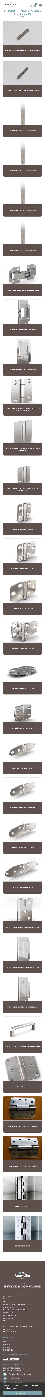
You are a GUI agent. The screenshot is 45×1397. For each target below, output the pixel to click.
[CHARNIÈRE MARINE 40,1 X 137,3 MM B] (22, 829)
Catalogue (7, 1296)
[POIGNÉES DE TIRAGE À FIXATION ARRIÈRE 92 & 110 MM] (22, 1028)
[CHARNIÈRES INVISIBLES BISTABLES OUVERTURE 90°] (22, 272)
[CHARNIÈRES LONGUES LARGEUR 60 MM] (22, 232)
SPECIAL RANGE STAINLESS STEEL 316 (17, 1310)
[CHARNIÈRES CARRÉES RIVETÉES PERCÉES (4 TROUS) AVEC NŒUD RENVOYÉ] (22, 391)
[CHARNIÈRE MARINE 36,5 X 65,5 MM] (22, 630)
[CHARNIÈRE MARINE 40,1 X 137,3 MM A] (22, 789)
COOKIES (6, 1329)
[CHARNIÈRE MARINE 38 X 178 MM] (22, 869)
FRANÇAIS (6, 1347)
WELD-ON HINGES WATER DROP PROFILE (18, 1304)
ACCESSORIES (8, 1313)
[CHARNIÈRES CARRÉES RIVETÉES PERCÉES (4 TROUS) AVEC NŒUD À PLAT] (22, 471)
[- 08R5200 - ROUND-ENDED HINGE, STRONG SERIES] (22, 73)
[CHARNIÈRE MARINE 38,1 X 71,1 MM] (22, 670)
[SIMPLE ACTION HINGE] (22, 1228)
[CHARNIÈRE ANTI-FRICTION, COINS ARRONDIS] (22, 1108)
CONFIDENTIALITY (9, 1332)
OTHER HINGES (8, 1307)
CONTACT (6, 1321)
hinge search (8, 1318)
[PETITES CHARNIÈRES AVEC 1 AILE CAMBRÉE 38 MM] (22, 909)
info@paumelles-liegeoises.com (19, 1374)
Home (5, 1299)
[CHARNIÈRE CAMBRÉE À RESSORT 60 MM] (22, 351)
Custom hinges (9, 1315)
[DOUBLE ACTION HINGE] (22, 1188)
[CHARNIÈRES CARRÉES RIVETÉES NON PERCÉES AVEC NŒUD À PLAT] (22, 431)
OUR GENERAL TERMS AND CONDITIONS (18, 1326)
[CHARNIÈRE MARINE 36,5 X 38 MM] (22, 511)
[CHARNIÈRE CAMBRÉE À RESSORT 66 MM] (22, 311)
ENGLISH (6, 1344)
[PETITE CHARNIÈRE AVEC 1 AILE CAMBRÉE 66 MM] (22, 989)
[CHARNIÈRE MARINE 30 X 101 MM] (22, 750)
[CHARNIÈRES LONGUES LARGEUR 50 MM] (22, 192)
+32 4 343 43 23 (13, 1378)
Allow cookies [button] (22, 1393)
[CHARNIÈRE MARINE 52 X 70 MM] (22, 710)
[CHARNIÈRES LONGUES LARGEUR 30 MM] (22, 112)
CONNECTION (8, 1337)
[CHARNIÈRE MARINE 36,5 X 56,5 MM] (22, 550)
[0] (35, 5)
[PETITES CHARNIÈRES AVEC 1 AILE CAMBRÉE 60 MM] (22, 949)
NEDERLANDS (8, 1350)
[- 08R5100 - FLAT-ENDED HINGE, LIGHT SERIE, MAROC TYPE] (22, 33)
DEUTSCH (6, 1342)
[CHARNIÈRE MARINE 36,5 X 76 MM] (22, 590)
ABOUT (5, 1302)
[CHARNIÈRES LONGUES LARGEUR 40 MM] (22, 152)
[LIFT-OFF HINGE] (22, 1068)
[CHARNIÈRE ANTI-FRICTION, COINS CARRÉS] (22, 1148)
